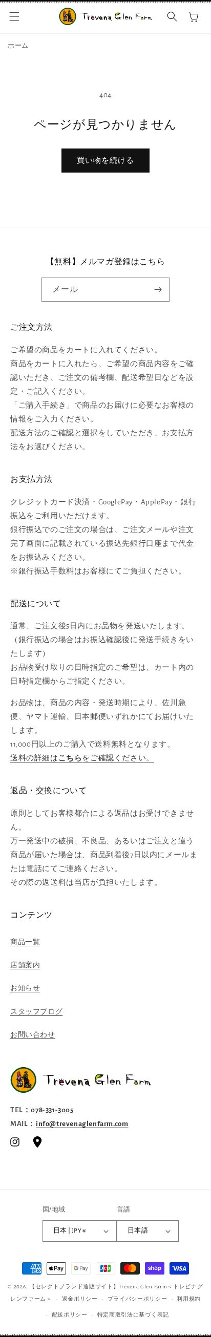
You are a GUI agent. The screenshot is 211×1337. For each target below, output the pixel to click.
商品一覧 (25, 942)
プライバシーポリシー (137, 1299)
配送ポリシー (70, 1315)
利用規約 (189, 1299)
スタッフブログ (36, 1011)
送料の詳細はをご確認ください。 (82, 758)
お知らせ (25, 988)
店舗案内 (25, 965)
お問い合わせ (32, 1034)
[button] (14, 16)
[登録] (157, 290)
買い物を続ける (105, 160)
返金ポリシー (80, 1299)
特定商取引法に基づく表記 (133, 1315)
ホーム (18, 46)
